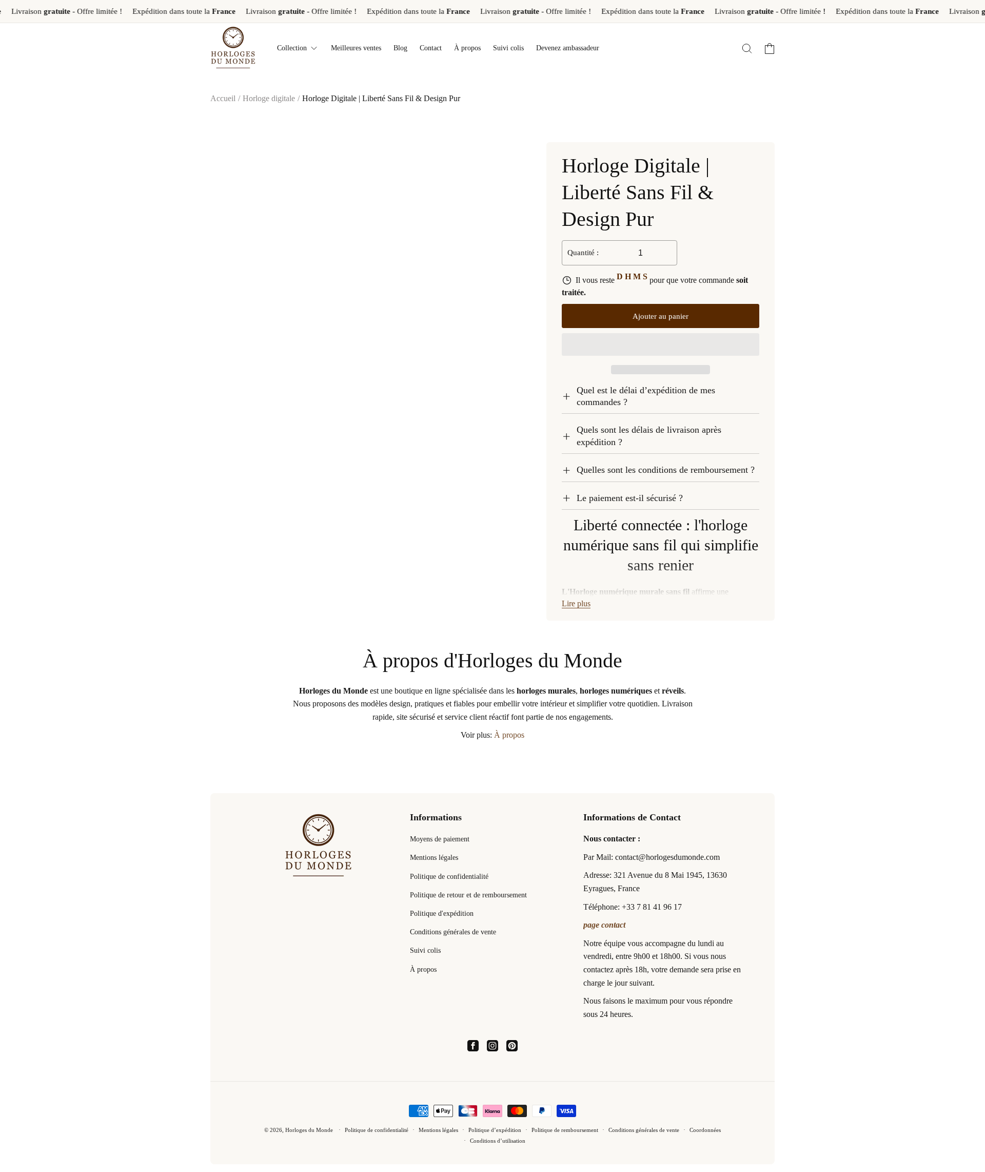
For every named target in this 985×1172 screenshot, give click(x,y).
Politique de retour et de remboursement (468, 895)
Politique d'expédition (442, 913)
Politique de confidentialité (449, 876)
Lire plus (576, 603)
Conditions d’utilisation (497, 1141)
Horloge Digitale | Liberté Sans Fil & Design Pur (381, 98)
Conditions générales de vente (453, 932)
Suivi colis (425, 950)
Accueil (222, 98)
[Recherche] (747, 48)
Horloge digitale (269, 98)
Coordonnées (705, 1130)
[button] (660, 345)
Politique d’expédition (494, 1130)
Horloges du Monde (309, 1130)
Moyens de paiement (439, 839)
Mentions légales (434, 857)
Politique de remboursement (564, 1130)
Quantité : (583, 252)
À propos (509, 735)
